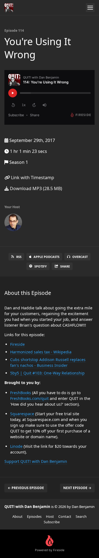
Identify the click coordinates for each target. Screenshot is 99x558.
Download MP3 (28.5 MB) (35, 188)
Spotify (40, 266)
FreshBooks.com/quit (29, 398)
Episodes (34, 516)
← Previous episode (26, 488)
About (17, 516)
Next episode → (77, 488)
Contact (64, 516)
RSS (18, 257)
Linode (16, 446)
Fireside (17, 344)
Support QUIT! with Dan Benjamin (35, 461)
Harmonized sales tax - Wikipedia (41, 351)
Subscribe (52, 521)
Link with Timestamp (32, 178)
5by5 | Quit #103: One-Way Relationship (47, 373)
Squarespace (22, 413)
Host (50, 516)
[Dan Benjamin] (13, 223)
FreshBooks (20, 392)
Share (65, 266)
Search (81, 516)
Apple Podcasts (46, 257)
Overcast (80, 257)
